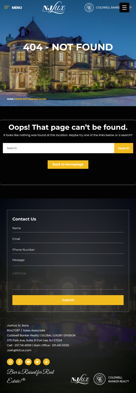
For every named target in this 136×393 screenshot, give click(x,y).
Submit (68, 300)
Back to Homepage (68, 164)
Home (10, 99)
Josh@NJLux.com (19, 350)
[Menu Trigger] (124, 7)
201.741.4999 (23, 345)
